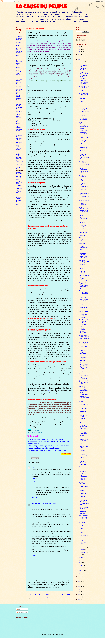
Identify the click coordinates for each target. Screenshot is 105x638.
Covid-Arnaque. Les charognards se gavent (83, 469)
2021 (79, 59)
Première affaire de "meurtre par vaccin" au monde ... (84, 455)
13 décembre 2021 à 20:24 (48, 503)
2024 (79, 52)
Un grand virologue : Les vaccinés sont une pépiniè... (84, 404)
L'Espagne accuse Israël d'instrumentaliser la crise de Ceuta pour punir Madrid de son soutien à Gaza (19, 161)
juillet (81, 557)
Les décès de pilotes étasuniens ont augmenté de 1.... (84, 285)
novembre (82, 547)
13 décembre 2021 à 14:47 (49, 485)
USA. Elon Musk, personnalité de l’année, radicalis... (83, 322)
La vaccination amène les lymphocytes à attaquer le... (84, 397)
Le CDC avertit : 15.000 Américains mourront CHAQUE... (83, 270)
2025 (79, 49)
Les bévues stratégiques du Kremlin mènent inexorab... (83, 493)
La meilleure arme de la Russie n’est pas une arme (83, 411)
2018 (79, 581)
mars (81, 568)
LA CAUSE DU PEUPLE (41, 7)
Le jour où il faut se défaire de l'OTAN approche (84, 202)
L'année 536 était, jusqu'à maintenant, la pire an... (83, 300)
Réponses (36, 482)
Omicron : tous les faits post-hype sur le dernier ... (83, 418)
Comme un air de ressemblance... (84, 218)
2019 (79, 579)
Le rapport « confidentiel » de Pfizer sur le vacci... (84, 163)
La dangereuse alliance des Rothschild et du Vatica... (83, 462)
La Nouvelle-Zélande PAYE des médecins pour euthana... (83, 75)
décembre (82, 62)
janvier (81, 573)
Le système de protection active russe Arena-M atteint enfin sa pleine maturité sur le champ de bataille (19, 67)
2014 (79, 592)
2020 (79, 576)
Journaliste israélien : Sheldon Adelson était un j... (83, 246)
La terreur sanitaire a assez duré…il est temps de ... (84, 541)
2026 (79, 46)
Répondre (34, 478)
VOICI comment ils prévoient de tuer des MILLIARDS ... (83, 518)
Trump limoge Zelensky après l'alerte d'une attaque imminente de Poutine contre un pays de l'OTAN (19, 123)
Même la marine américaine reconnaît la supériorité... (84, 148)
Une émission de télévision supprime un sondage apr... (84, 351)
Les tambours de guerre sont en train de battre (84, 94)
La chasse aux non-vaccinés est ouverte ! (83, 82)
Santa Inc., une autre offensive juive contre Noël (84, 448)
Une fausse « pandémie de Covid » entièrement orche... (83, 525)
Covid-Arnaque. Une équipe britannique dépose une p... (84, 344)
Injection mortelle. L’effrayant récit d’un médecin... (83, 476)
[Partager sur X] (35, 458)
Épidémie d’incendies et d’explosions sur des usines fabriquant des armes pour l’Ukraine (19, 178)
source (37, 83)
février (81, 570)
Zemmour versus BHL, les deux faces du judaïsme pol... (83, 389)
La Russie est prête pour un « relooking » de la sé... (83, 433)
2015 (79, 589)
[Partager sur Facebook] (36, 458)
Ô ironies (81, 371)
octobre (81, 549)
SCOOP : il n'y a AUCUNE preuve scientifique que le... (83, 510)
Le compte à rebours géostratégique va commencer (83, 186)
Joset (33, 467)
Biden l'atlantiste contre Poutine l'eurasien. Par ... (84, 110)
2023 (79, 54)
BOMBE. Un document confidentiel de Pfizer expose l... (84, 485)
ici (49, 390)
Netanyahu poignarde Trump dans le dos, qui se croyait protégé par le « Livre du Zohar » (19, 142)
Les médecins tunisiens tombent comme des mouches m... (83, 254)
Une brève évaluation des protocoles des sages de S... (84, 262)
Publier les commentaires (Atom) (44, 598)
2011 (79, 599)
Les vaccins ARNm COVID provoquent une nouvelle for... (83, 534)
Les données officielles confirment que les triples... (83, 178)
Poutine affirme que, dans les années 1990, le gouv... (83, 366)
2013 (79, 594)
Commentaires (22, 612)
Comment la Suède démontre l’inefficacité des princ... (83, 225)
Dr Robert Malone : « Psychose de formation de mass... (83, 125)
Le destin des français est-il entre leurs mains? (83, 133)
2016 (79, 586)
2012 (79, 597)
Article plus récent (33, 594)
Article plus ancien (65, 594)
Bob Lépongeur (36, 503)
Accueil (49, 594)
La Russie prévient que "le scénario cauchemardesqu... (84, 502)
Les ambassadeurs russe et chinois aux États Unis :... (84, 425)
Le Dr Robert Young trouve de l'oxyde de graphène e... (83, 117)
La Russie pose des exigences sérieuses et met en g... (83, 307)
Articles (20, 609)
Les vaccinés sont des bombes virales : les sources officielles (47, 450)
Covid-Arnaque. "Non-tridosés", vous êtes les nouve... (84, 293)
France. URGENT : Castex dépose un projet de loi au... (83, 140)
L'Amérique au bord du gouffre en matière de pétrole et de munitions (19, 107)
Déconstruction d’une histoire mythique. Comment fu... (84, 376)
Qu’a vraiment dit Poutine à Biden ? (83, 382)
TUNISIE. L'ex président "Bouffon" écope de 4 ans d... (84, 155)
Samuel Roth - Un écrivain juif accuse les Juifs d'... (83, 170)
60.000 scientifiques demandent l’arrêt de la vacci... (83, 440)
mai (80, 562)
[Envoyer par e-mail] (32, 458)
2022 (79, 57)
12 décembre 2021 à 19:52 (42, 467)
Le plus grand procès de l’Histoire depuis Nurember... (83, 329)
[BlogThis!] (33, 458)
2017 (79, 584)
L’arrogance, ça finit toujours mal (19, 190)
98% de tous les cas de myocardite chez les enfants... (83, 314)
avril (80, 565)
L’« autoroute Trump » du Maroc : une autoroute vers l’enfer (19, 201)
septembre (82, 552)
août (80, 555)
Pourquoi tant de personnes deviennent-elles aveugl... (84, 278)
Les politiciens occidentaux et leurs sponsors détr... (84, 337)
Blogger (61, 634)
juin (80, 560)
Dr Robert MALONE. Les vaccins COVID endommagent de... (84, 210)
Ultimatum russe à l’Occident (82, 239)
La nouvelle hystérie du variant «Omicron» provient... (83, 359)
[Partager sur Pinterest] (38, 458)
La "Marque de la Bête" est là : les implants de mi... (84, 88)
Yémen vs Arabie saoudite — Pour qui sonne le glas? (84, 233)
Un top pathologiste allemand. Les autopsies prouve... (84, 67)
